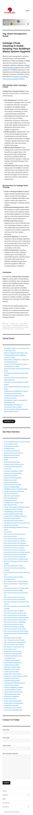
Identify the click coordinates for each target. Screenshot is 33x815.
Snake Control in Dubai (11, 671)
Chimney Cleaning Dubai (12, 462)
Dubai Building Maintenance (20, 325)
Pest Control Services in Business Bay (16, 559)
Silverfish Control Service (12, 669)
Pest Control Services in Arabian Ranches (17, 552)
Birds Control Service (10, 457)
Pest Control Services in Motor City (15, 613)
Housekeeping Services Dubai (13, 511)
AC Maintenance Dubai (11, 446)
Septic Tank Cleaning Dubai (13, 662)
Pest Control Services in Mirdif (13, 611)
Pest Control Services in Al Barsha (14, 541)
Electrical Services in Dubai (12, 484)
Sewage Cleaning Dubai (11, 665)
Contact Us (7, 469)
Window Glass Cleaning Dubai (13, 703)
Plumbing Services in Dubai (12, 638)
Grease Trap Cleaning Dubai (13, 710)
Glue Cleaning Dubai (10, 505)
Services (5, 795)
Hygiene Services (20, 327)
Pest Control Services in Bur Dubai (15, 554)
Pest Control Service (10, 536)
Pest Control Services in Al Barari (14, 538)
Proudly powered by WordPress (12, 812)
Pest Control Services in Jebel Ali (14, 597)
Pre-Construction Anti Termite (14, 644)
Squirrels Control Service (12, 678)
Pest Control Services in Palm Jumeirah (16, 617)
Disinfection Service (10, 480)
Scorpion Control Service (12, 660)
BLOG (6, 460)
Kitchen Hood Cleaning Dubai (13, 514)
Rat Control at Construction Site (14, 647)
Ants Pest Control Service (12, 451)
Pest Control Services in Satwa (13, 624)
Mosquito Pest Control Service (13, 520)
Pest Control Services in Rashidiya (15, 622)
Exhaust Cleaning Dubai (11, 487)
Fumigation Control (10, 500)
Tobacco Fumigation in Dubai (13, 687)
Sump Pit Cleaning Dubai (12, 680)
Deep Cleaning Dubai (10, 475)
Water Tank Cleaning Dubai (13, 701)
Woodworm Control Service (13, 708)
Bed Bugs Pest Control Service (13, 453)
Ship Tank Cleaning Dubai (12, 667)
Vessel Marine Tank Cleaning (13, 692)
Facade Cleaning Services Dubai (14, 491)
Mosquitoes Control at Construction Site (17, 523)
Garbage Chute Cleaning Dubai (13, 502)
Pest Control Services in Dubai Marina (16, 581)
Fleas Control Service (10, 493)
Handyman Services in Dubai (13, 509)
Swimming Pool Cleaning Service (14, 683)
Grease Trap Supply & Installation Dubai (16, 507)
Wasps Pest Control (10, 698)
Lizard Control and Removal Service (15, 516)
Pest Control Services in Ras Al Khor (15, 620)
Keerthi (7, 323)
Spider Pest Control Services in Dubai (16, 676)
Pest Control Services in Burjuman (15, 557)
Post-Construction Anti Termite (14, 640)
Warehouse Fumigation (11, 696)
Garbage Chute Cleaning (9, 327)
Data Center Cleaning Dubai (13, 473)
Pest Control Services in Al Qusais (14, 550)
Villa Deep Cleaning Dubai (12, 694)
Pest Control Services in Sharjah (14, 626)
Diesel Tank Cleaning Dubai (13, 478)
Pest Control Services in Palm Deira (15, 615)
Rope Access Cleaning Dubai (13, 653)
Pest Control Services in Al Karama (15, 543)
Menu (28, 10)
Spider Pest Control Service (12, 674)
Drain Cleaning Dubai (11, 482)
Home (5, 791)
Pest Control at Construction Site (14, 534)
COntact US (9, 421)
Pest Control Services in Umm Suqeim (16, 631)
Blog (21, 323)
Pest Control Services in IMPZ (13, 590)
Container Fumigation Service (13, 471)
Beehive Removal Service (12, 455)
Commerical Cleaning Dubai (13, 466)
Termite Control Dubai (11, 685)
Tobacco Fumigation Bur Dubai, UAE (15, 353)
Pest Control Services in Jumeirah (14, 599)
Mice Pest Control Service (12, 518)
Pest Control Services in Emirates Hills (16, 588)
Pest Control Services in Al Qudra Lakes (16, 545)
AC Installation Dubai (11, 444)
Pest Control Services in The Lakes (15, 629)
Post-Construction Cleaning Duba (15, 642)
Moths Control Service (11, 525)
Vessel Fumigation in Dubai (13, 689)
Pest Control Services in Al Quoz (14, 547)
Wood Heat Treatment (11, 705)
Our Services (8, 532)
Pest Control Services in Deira (13, 566)
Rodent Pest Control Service (13, 651)
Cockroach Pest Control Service (14, 464)
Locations (6, 807)
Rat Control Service (10, 649)
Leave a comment (19, 328)
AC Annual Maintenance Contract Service (17, 442)
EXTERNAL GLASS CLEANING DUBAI (15, 489)
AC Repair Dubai (9, 448)
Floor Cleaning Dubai (10, 498)
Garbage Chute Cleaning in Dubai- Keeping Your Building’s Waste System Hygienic (16, 47)
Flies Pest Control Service (12, 496)
